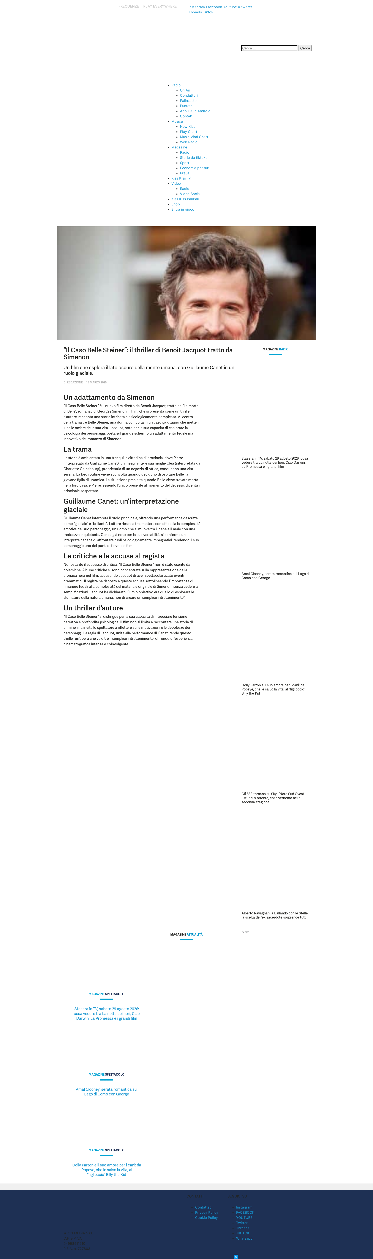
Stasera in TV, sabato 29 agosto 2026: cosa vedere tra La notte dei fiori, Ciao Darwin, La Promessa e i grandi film (275, 462)
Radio (176, 85)
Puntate (186, 106)
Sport (184, 163)
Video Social (190, 194)
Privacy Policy (206, 1212)
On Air (185, 90)
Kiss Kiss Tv (181, 178)
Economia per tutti (195, 168)
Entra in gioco (182, 209)
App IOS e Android (195, 111)
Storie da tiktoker (194, 157)
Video (176, 183)
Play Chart (188, 131)
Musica (177, 121)
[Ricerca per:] (269, 48)
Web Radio (189, 142)
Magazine (179, 147)
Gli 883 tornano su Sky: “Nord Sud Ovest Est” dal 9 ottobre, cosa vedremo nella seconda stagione (273, 798)
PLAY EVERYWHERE (160, 6)
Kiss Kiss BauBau (185, 199)
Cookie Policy (206, 1217)
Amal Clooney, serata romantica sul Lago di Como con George (276, 576)
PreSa (185, 173)
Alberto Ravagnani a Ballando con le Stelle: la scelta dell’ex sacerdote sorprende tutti (275, 915)
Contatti (186, 116)
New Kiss (187, 126)
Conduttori (189, 95)
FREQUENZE (129, 6)
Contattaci (203, 1207)
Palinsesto (188, 100)
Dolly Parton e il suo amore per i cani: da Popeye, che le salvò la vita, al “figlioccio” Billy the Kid (273, 689)
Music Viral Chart (194, 137)
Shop (175, 204)
